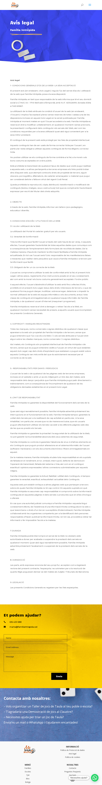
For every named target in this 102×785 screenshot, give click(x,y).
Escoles (28, 771)
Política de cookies (72, 757)
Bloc (28, 778)
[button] (95, 778)
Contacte (72, 768)
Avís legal (72, 753)
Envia (59, 676)
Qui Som (72, 775)
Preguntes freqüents (72, 771)
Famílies (28, 768)
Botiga (27, 782)
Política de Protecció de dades (72, 750)
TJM (27, 775)
